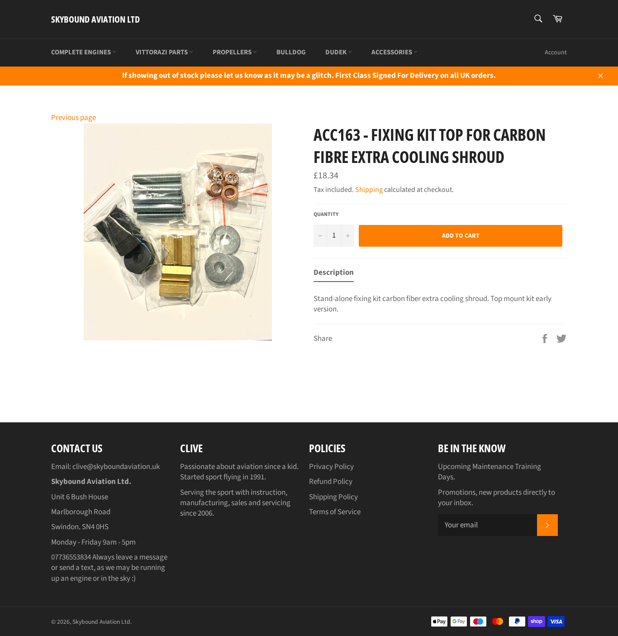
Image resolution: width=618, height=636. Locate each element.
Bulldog (291, 52)
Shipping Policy (333, 497)
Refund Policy (330, 481)
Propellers (233, 52)
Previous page (73, 117)
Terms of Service (335, 512)
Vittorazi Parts (162, 52)
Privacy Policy (331, 466)
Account (556, 52)
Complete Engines (81, 52)
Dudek (336, 52)
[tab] (334, 275)
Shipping (369, 190)
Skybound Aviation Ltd (95, 19)
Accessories (392, 52)
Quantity (326, 214)
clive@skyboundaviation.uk (116, 466)
